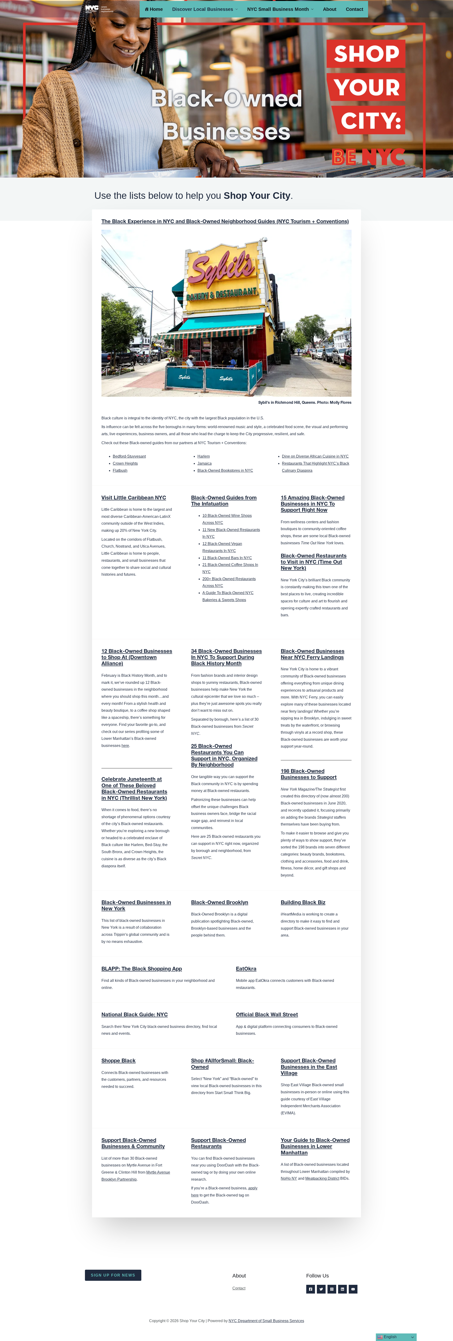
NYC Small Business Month (278, 9)
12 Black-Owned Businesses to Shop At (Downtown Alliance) (136, 658)
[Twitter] (321, 1289)
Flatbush (120, 470)
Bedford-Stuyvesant (129, 456)
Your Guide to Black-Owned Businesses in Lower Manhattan (315, 1147)
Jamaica (204, 463)
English (390, 1337)
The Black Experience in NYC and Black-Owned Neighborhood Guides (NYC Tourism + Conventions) (225, 222)
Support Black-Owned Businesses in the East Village (309, 1067)
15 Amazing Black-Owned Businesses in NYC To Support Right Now (312, 504)
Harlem (203, 456)
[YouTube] (353, 1289)
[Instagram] (331, 1289)
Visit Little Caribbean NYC (133, 498)
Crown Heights (125, 463)
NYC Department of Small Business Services (266, 1321)
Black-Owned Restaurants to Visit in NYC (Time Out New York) (314, 562)
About (329, 9)
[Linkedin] (342, 1289)
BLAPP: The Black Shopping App (141, 969)
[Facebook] (310, 1289)
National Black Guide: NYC (134, 1015)
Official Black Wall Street (267, 1015)
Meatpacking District (322, 1178)
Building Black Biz (303, 903)
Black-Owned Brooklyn (219, 903)
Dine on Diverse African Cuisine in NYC (315, 456)
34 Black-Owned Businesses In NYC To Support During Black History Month (226, 658)
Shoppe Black (118, 1061)
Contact (354, 9)
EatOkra (246, 969)
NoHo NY (289, 1178)
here (125, 746)
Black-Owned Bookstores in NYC (225, 470)
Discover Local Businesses (202, 9)
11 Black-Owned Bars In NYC (227, 558)
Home (156, 9)
